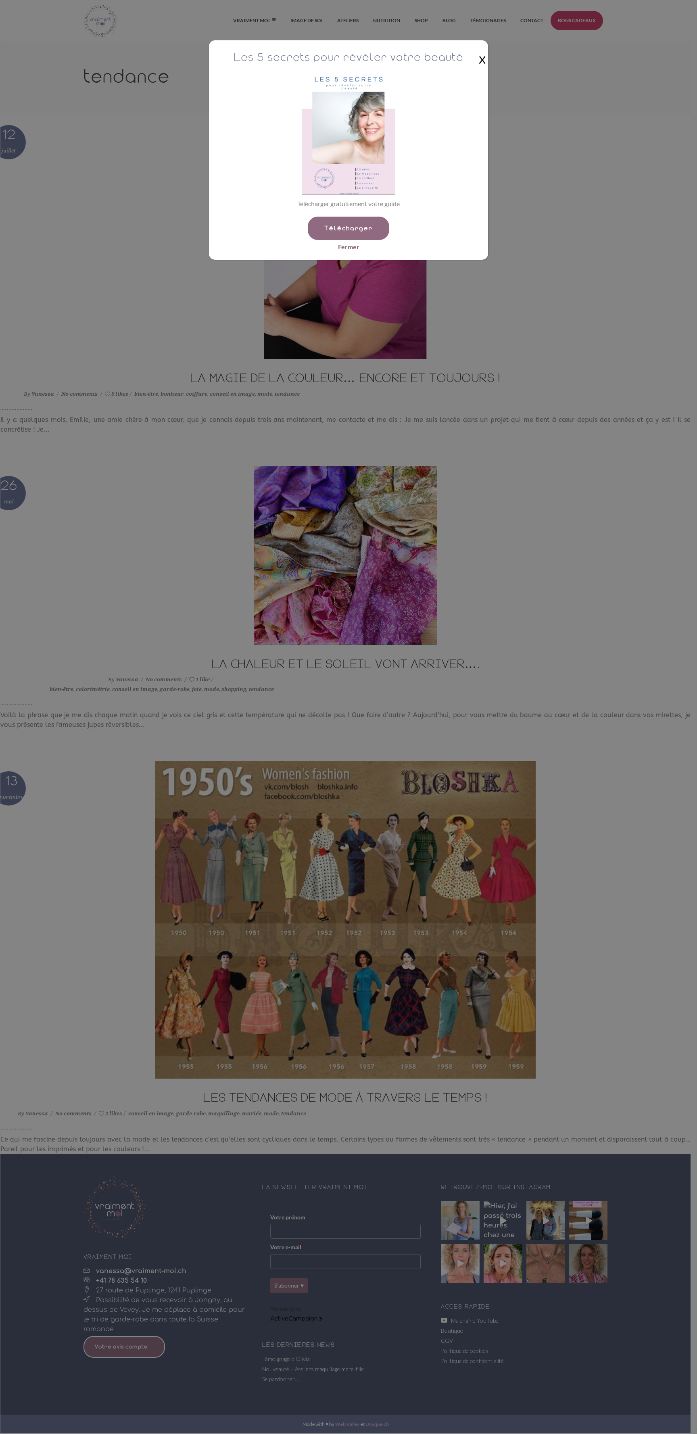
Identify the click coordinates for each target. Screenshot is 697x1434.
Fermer (348, 246)
